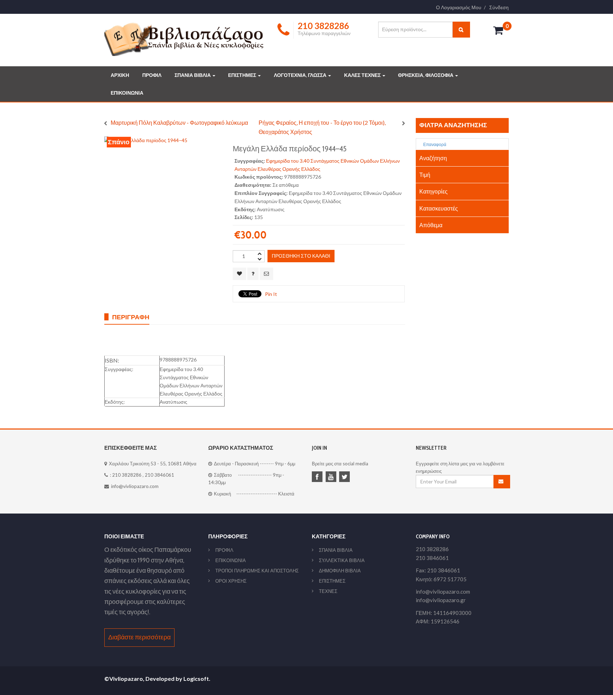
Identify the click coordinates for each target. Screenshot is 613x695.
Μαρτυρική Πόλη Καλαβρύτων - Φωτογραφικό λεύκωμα (179, 122)
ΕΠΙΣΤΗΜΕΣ (242, 75)
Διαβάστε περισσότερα (139, 637)
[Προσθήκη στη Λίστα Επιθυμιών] (239, 274)
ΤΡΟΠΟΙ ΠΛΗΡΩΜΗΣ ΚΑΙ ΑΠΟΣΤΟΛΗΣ (257, 570)
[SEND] (501, 481)
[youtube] (332, 477)
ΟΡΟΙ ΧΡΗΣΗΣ (231, 581)
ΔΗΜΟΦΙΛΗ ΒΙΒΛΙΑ (340, 570)
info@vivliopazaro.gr (441, 600)
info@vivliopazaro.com (135, 486)
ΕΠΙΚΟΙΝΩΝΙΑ (127, 93)
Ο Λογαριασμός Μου (458, 7)
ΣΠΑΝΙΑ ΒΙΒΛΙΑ (193, 75)
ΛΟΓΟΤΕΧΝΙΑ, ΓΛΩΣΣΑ (300, 75)
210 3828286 (127, 475)
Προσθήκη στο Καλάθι (301, 256)
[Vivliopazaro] (184, 39)
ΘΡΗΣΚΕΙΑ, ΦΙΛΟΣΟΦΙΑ (426, 75)
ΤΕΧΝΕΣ (328, 591)
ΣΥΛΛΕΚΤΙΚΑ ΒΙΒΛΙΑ (342, 560)
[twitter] (345, 477)
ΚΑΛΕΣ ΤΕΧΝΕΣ (363, 75)
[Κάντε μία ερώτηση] (253, 274)
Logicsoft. (196, 678)
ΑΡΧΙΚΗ (120, 75)
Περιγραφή (130, 316)
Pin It (271, 294)
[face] (318, 477)
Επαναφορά (434, 144)
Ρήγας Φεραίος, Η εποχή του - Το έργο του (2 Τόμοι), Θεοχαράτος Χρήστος (322, 127)
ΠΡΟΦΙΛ (151, 75)
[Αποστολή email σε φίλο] (266, 274)
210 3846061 (159, 475)
